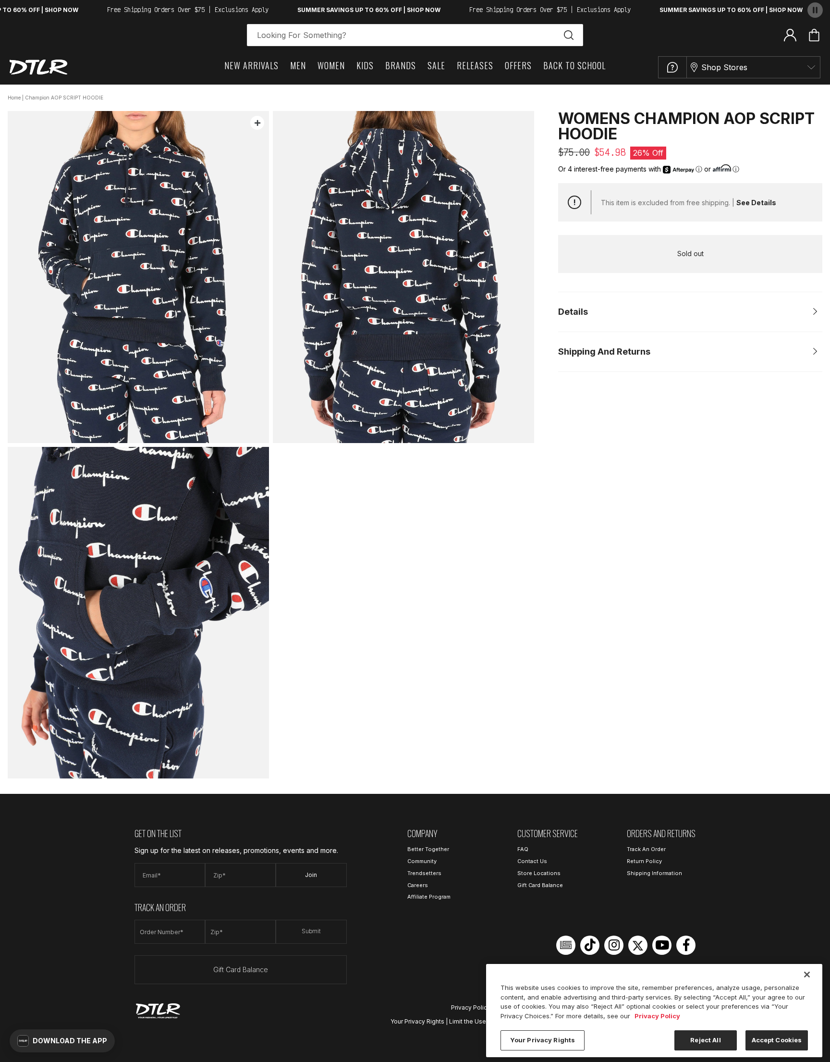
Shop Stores (724, 67)
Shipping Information (654, 873)
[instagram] (613, 945)
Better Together (428, 849)
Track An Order (646, 849)
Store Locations (539, 873)
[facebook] (686, 945)
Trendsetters (424, 873)
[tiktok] (589, 945)
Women (331, 65)
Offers (518, 65)
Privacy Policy (470, 1007)
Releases (475, 65)
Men (298, 65)
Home (14, 97)
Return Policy (644, 861)
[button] (62, 1040)
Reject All (705, 1040)
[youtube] (661, 945)
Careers (417, 885)
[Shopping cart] (814, 35)
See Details (756, 202)
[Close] (807, 974)
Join (311, 874)
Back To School (574, 65)
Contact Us (532, 861)
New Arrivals (251, 65)
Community (422, 861)
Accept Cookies (777, 1040)
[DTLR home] (38, 67)
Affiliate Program (429, 896)
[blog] (565, 945)
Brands (400, 65)
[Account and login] (790, 34)
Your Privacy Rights (417, 1021)
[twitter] (637, 945)
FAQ (522, 849)
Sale (436, 65)
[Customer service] (672, 67)
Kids (365, 65)
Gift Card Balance (240, 969)
